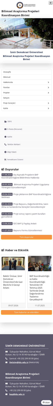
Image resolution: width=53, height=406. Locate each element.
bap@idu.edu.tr (17, 394)
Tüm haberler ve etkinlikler (26, 312)
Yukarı (47, 402)
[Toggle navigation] (50, 3)
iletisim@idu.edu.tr (18, 362)
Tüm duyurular (27, 237)
